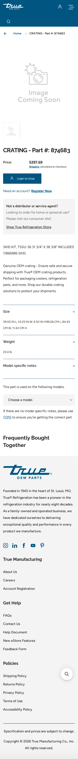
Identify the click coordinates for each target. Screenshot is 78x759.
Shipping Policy (15, 676)
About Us (10, 572)
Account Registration (19, 589)
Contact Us (11, 624)
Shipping (34, 166)
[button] (11, 130)
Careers (9, 580)
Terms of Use (13, 701)
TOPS (7, 417)
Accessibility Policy (17, 709)
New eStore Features (19, 641)
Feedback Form (14, 649)
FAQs (7, 615)
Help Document (15, 632)
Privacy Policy (13, 693)
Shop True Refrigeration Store (28, 227)
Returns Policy (14, 684)
